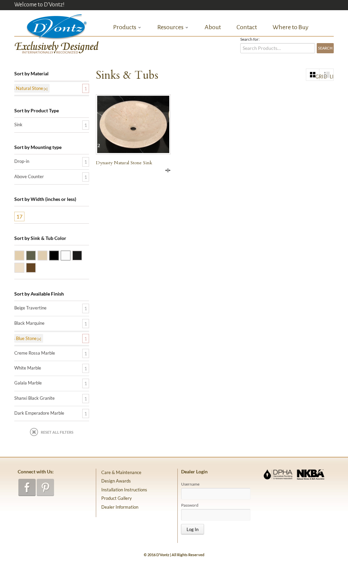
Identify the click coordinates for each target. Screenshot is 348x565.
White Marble (70, 255)
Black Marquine (29, 323)
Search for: (250, 39)
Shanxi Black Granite (58, 255)
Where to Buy (291, 27)
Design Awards (116, 481)
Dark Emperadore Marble (35, 267)
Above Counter (29, 176)
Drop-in (21, 161)
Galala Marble (47, 255)
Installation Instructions (124, 489)
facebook (27, 487)
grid (317, 76)
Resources (170, 27)
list (331, 76)
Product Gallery (116, 498)
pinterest (45, 487)
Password (189, 505)
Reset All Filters (57, 432)
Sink (18, 124)
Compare (168, 170)
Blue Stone (35, 255)
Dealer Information (119, 507)
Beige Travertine (30, 307)
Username (190, 484)
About (213, 27)
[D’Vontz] (51, 25)
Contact (247, 27)
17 (19, 216)
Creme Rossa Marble (34, 353)
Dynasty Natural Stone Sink (124, 162)
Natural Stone (29, 88)
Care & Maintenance (121, 472)
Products (124, 27)
